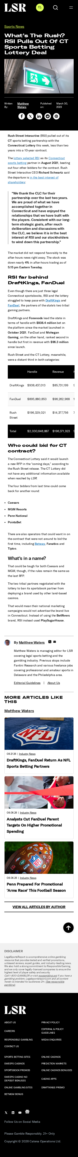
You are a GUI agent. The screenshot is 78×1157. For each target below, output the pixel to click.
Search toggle (55, 7)
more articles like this (33, 699)
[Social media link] (21, 116)
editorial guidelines (27, 683)
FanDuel (13, 305)
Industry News (27, 753)
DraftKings (53, 300)
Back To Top (68, 927)
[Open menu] (71, 7)
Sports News (14, 27)
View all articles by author (39, 907)
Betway (40, 544)
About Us (53, 683)
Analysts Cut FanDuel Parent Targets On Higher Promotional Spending (34, 825)
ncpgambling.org (47, 975)
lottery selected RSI (26, 158)
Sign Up (40, 7)
